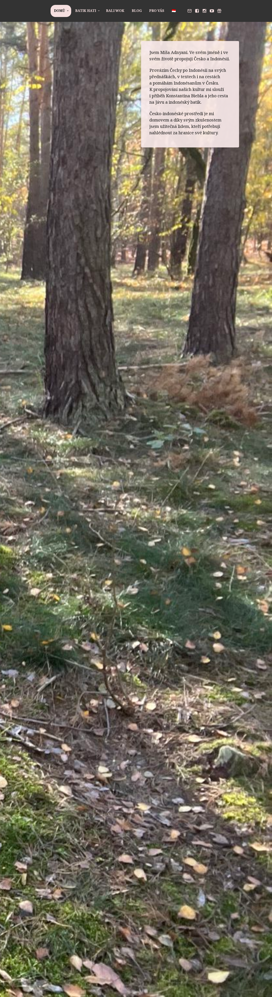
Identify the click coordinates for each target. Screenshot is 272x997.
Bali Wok (115, 10)
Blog (137, 10)
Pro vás (156, 10)
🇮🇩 (174, 10)
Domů (59, 10)
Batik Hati (85, 10)
